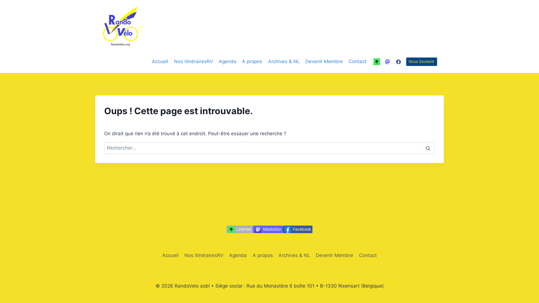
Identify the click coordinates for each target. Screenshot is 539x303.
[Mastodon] (387, 61)
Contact (357, 61)
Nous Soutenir (421, 61)
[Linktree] (377, 61)
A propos (252, 61)
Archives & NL (284, 61)
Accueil (160, 61)
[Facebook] (398, 61)
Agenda (227, 61)
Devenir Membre (324, 61)
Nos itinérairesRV (193, 61)
